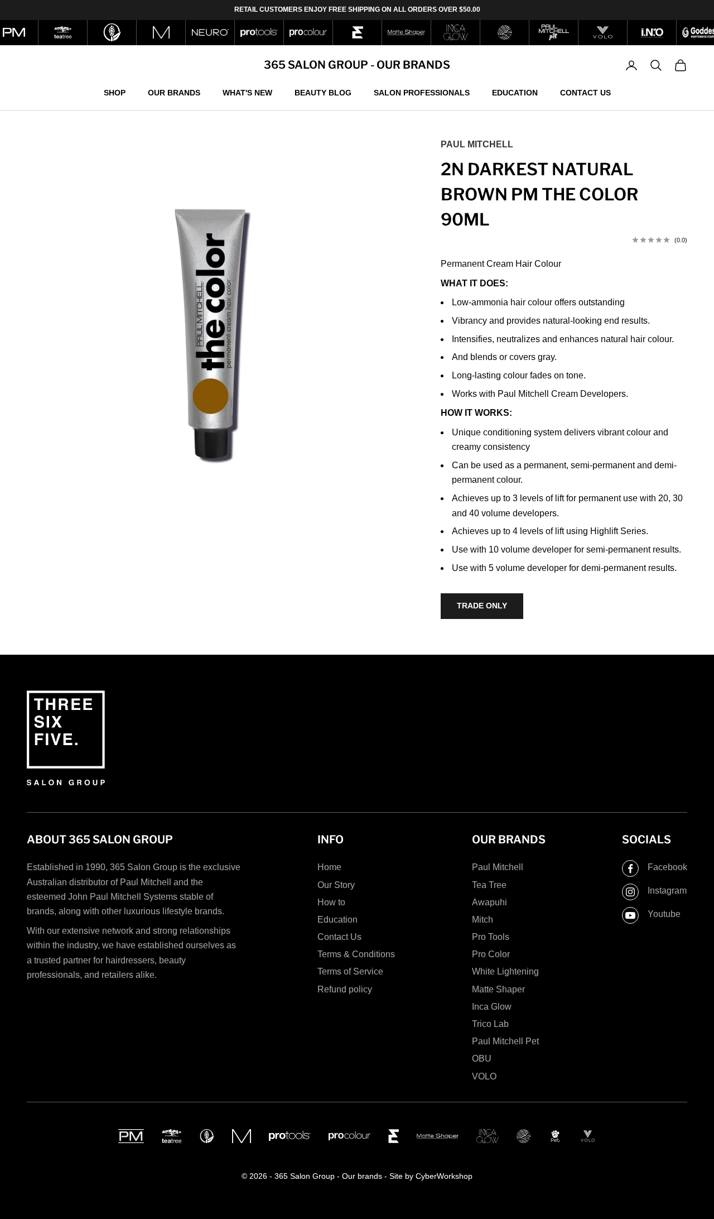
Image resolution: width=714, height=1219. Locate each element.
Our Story (336, 885)
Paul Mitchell (477, 144)
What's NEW (247, 92)
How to (331, 902)
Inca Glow (492, 1006)
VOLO (484, 1076)
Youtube (664, 914)
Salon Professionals (422, 92)
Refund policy (344, 989)
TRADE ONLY (482, 605)
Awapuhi (489, 902)
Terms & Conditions (356, 954)
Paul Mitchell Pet (505, 1041)
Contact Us (585, 92)
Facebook (667, 867)
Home (329, 867)
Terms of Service (350, 971)
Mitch (482, 919)
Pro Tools (490, 937)
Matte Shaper (498, 989)
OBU (481, 1058)
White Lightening (505, 971)
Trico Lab (490, 1024)
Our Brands (174, 92)
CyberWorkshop (444, 1176)
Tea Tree (489, 885)
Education (515, 92)
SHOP (115, 92)
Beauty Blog (323, 92)
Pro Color (491, 954)
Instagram (667, 890)
